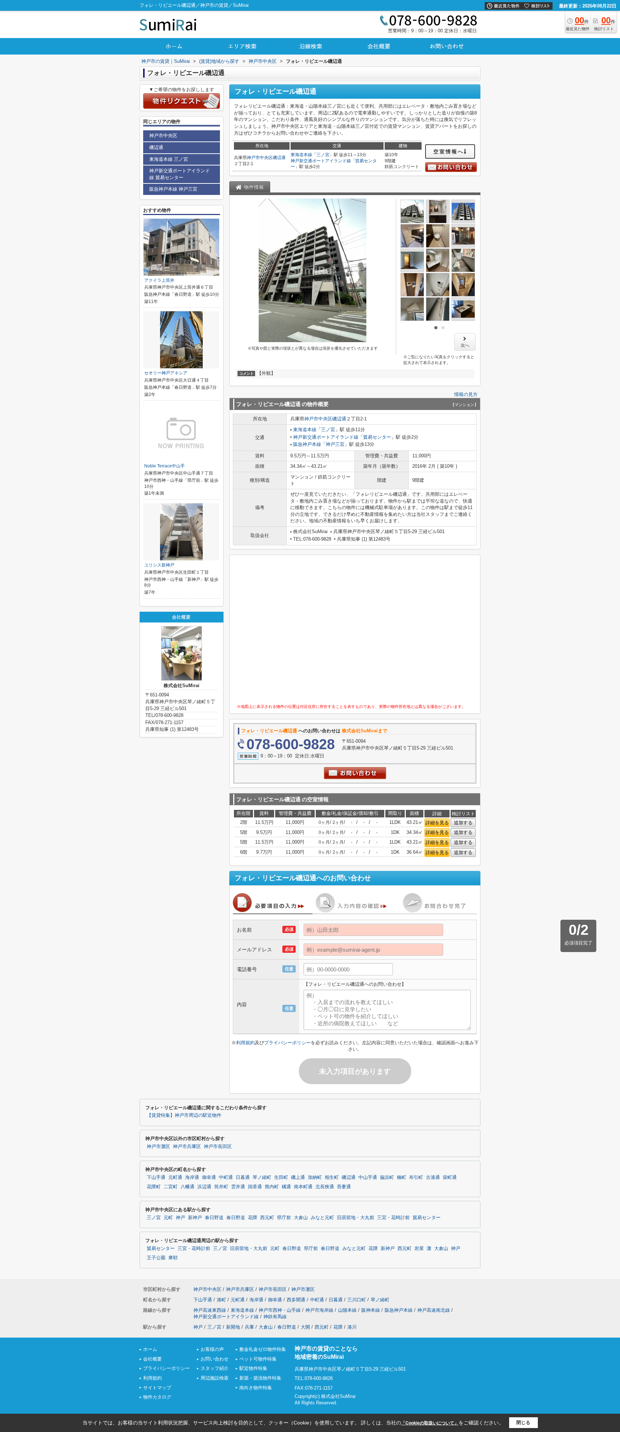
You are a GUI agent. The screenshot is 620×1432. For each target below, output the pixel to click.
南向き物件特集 (255, 1387)
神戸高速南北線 (433, 1310)
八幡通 (187, 1186)
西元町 (267, 1217)
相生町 (332, 1177)
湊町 (221, 1299)
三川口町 (356, 1299)
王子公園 (156, 1257)
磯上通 (298, 1177)
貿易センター (377, 437)
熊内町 (272, 1186)
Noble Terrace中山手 (164, 465)
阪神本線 (370, 1310)
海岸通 (192, 1177)
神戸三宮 (335, 444)
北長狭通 (324, 1186)
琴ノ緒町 (262, 1177)
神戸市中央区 (260, 157)
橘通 (286, 1186)
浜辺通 (204, 1186)
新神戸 (195, 1217)
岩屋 (419, 1248)
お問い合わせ (215, 1359)
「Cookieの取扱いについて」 (430, 1423)
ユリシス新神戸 (159, 565)
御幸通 (209, 1177)
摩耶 (173, 1257)
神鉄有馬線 (275, 1316)
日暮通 (243, 1177)
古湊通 (433, 1177)
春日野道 (214, 1217)
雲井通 (238, 1186)
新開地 (233, 1327)
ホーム (150, 1349)
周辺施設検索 (215, 1378)
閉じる (523, 1422)
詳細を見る (437, 822)
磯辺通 (279, 157)
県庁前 (284, 1217)
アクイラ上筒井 (159, 280)
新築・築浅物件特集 (260, 1378)
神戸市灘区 (158, 1146)
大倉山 (301, 1217)
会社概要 (152, 1359)
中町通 (226, 1177)
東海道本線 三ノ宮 (168, 159)
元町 (168, 1217)
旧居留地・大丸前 (355, 1217)
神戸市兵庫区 (187, 1146)
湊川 (352, 1327)
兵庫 (249, 1327)
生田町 (281, 1177)
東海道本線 (301, 154)
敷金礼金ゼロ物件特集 (262, 1349)
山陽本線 (347, 1310)
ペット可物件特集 (258, 1359)
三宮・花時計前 (393, 1217)
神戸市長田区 (218, 1146)
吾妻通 (344, 1186)
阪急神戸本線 (307, 444)
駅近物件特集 (253, 1368)
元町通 (175, 1177)
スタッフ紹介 (215, 1368)
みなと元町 (322, 1217)
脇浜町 (387, 1177)
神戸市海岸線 (319, 1310)
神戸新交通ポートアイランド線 (321, 160)
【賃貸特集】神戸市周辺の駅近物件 (184, 1115)
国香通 (255, 1186)
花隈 (252, 1217)
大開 (305, 1327)
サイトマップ (157, 1387)
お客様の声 (212, 1349)
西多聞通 (296, 1299)
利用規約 (245, 1042)
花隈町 (154, 1186)
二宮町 (171, 1186)
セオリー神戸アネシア (165, 373)
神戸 (180, 1217)
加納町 (315, 1177)
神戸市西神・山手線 (280, 1310)
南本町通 (303, 1186)
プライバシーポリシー (287, 1042)
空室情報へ (448, 151)
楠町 (401, 1177)
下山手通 (156, 1177)
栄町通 (450, 1177)
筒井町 (221, 1186)
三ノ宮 (322, 154)
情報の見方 (466, 394)
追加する (463, 822)
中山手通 (367, 1177)
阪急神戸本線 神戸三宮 (173, 189)
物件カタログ (157, 1397)
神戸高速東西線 (209, 1310)
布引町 (416, 1177)
